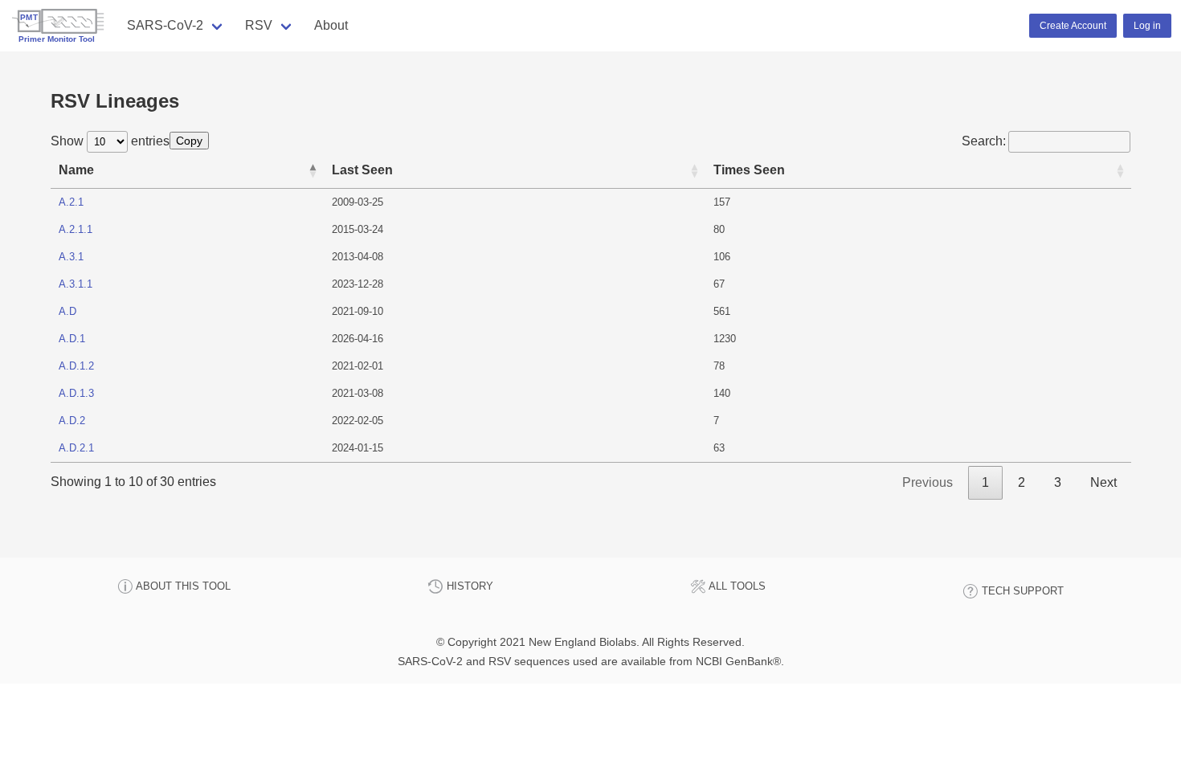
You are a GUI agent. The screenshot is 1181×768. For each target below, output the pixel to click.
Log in (1147, 25)
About (331, 25)
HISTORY (468, 586)
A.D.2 (72, 421)
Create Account (1073, 25)
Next (1103, 482)
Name (76, 170)
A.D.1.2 (76, 366)
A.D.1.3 (76, 393)
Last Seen (362, 170)
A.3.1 (71, 257)
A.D (67, 311)
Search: (984, 141)
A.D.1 (72, 339)
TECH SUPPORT (1021, 591)
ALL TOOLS (736, 586)
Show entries (110, 141)
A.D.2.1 (76, 448)
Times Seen (749, 170)
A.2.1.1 (75, 229)
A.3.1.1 (75, 284)
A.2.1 (71, 202)
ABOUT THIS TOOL (182, 586)
